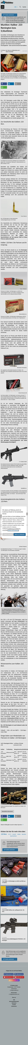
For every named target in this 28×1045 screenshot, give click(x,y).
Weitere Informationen (13, 530)
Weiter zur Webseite (20, 534)
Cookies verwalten (8, 534)
